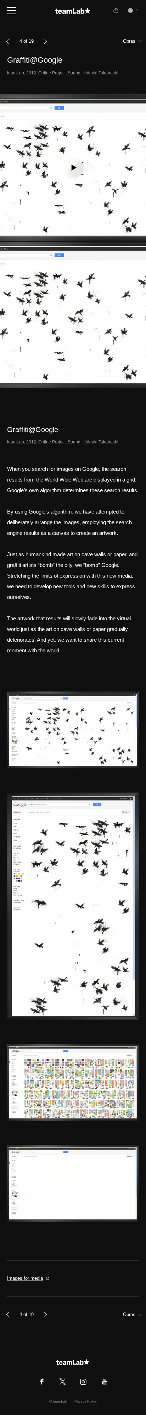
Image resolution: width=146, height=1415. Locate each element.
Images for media (25, 1278)
